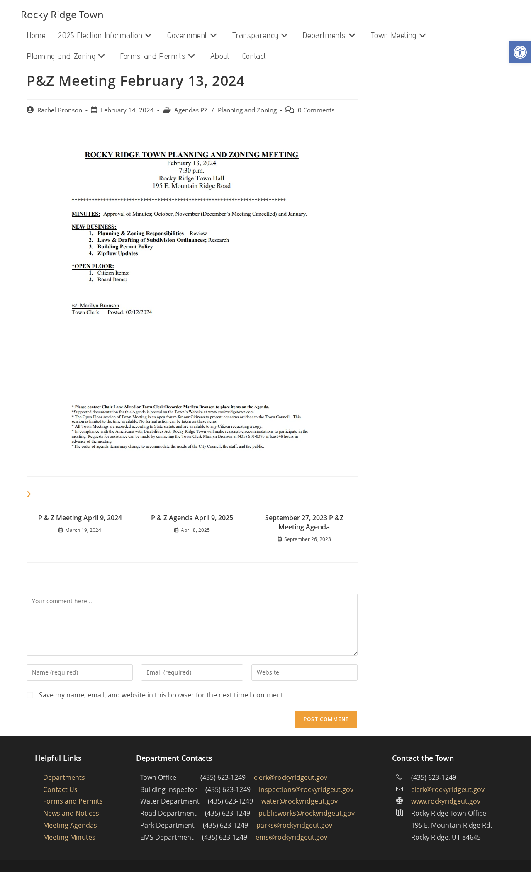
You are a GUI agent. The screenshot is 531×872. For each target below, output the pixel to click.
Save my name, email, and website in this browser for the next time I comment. (162, 694)
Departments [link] (64, 777)
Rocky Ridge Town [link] (62, 14)
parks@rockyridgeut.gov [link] (294, 825)
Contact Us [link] (60, 789)
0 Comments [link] (316, 110)
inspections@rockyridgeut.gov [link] (306, 789)
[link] (520, 52)
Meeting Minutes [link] (69, 837)
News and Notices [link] (71, 813)
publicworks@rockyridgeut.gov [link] (306, 813)
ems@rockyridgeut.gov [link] (291, 837)
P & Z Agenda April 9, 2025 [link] (192, 517)
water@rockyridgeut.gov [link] (299, 801)
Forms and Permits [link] (73, 801)
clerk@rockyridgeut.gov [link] (290, 777)
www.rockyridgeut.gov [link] (445, 801)
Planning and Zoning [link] (247, 110)
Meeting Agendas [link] (70, 825)
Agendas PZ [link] (191, 110)
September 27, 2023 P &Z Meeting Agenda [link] (304, 522)
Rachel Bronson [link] (59, 110)
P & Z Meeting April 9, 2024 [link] (80, 517)
